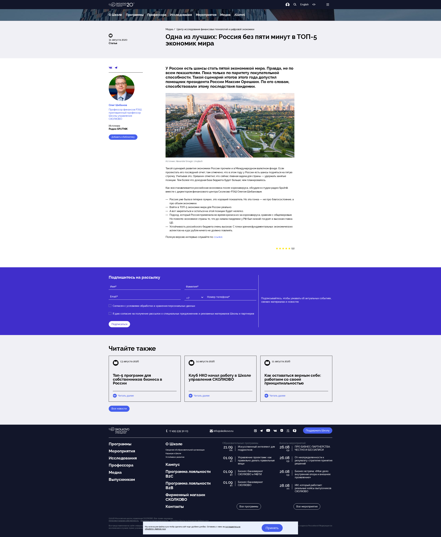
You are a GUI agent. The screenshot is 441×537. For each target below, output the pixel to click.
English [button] (304, 4)
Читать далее (126, 395)
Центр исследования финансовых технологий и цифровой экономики (215, 29)
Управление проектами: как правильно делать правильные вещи (256, 460)
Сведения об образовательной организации (185, 450)
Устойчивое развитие (175, 457)
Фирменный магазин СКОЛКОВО (185, 497)
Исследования (181, 15)
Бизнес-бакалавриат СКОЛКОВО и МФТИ (250, 473)
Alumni (239, 15)
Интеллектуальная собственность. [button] (124, 521)
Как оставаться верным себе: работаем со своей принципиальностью (292, 379)
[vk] (275, 431)
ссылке (218, 237)
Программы (134, 15)
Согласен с (154, 305)
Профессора (156, 15)
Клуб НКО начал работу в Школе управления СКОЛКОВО (220, 377)
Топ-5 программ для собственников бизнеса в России (137, 379)
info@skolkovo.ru (223, 431)
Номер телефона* (216, 294)
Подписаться (119, 324)
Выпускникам (122, 479)
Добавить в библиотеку (123, 137)
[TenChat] (294, 431)
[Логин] (289, 5)
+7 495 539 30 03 (178, 431)
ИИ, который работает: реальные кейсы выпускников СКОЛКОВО (313, 488)
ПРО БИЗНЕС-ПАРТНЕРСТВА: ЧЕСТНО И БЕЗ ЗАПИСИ (312, 448)
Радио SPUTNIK (118, 128)
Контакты (175, 506)
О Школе (115, 15)
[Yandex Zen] (281, 431)
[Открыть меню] (327, 4)
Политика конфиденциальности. (154, 521)
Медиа (225, 15)
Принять (272, 528)
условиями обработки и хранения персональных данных (160, 305)
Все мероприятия (306, 506)
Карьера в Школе (173, 453)
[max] (255, 431)
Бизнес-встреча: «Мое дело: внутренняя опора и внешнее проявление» (312, 474)
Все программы (248, 506)
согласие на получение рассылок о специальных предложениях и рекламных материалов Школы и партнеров (187, 313)
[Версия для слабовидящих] (313, 4)
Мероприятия (206, 15)
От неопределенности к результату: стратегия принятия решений (313, 460)
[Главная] (122, 4)
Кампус (173, 464)
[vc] (287, 431)
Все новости (119, 408)
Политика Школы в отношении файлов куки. (189, 521)
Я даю (183, 313)
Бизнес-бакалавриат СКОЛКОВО (250, 483)
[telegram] (261, 431)
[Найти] (295, 4)
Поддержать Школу (318, 430)
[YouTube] (268, 431)
